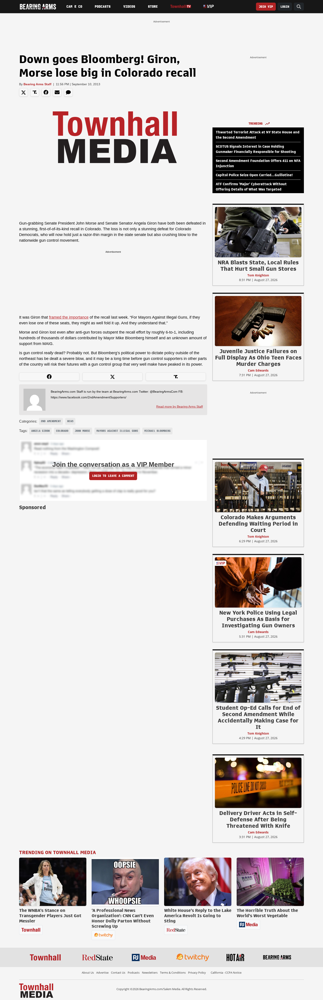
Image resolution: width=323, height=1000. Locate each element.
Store (153, 6)
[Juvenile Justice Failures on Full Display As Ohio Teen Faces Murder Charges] (258, 321)
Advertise (102, 973)
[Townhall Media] (36, 990)
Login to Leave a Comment (113, 476)
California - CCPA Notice (226, 973)
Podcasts (103, 6)
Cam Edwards (258, 370)
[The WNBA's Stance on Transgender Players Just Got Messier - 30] (52, 882)
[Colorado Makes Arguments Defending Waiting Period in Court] (258, 487)
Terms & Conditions (173, 973)
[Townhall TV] (180, 6)
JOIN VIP (266, 7)
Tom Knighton (258, 275)
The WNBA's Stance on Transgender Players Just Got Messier (50, 915)
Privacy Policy (197, 973)
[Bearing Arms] (37, 6)
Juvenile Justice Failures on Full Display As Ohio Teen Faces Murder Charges (258, 357)
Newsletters (150, 973)
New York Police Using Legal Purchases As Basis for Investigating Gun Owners (258, 619)
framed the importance (69, 317)
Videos (129, 6)
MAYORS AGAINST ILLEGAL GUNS (117, 431)
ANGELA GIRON (40, 431)
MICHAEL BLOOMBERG (157, 431)
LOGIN (284, 7)
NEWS (70, 421)
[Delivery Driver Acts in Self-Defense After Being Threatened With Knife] (258, 782)
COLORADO (62, 431)
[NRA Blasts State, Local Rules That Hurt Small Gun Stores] (258, 232)
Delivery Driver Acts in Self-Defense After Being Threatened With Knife (258, 819)
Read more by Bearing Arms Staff (179, 406)
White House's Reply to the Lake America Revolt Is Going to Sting (197, 915)
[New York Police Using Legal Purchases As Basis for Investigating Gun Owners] (258, 582)
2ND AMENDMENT (51, 421)
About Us (88, 973)
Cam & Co (74, 6)
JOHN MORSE (82, 431)
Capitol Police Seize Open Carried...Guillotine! (254, 175)
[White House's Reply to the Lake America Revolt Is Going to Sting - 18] (197, 882)
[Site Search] (299, 7)
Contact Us (118, 973)
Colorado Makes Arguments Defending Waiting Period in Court (258, 523)
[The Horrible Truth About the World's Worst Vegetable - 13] (270, 882)
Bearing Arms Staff (37, 84)
